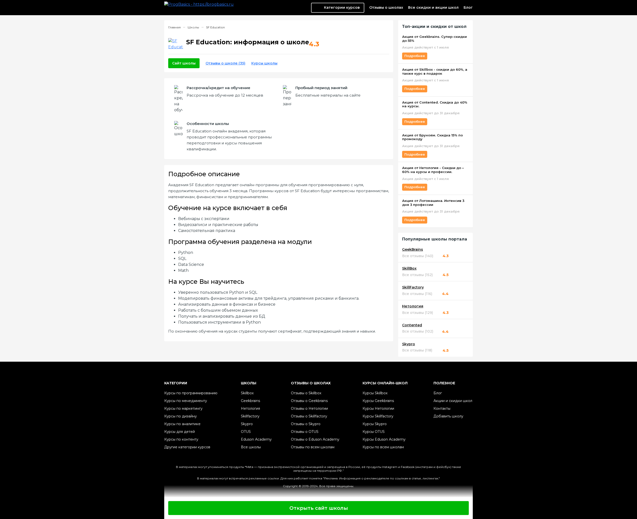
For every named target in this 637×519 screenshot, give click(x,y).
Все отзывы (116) (417, 294)
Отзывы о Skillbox (306, 393)
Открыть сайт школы (318, 508)
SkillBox (409, 268)
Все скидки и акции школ (433, 7)
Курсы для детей (179, 431)
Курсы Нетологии (378, 408)
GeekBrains (412, 249)
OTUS (246, 431)
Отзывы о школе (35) (225, 63)
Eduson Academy (256, 439)
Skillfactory (250, 416)
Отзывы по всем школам (312, 447)
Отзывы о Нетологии (309, 408)
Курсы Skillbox (375, 393)
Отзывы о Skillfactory (309, 416)
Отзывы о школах (386, 7)
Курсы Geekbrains (378, 401)
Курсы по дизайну (180, 416)
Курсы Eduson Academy (384, 439)
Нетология (412, 306)
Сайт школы (184, 63)
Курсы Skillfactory (378, 416)
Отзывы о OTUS (304, 431)
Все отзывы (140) (417, 256)
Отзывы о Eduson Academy (315, 439)
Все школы (251, 447)
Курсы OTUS (374, 431)
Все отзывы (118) (417, 350)
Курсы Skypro (375, 424)
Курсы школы (264, 63)
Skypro (408, 344)
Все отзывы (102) (417, 331)
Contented (412, 325)
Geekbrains (250, 401)
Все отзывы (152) (417, 275)
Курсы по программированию (190, 393)
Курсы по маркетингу (183, 408)
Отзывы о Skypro (305, 424)
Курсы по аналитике (182, 424)
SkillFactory (413, 287)
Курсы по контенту (181, 439)
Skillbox (247, 393)
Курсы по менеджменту (185, 401)
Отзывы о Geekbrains (309, 401)
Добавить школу (448, 416)
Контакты (441, 408)
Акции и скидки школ (452, 401)
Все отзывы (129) (417, 313)
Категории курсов (342, 7)
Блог (468, 7)
